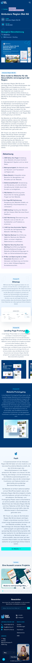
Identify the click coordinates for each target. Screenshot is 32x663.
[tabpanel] (16, 578)
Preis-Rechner (14, 657)
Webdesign (12, 8)
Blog (5, 652)
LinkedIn (20, 615)
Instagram (20, 617)
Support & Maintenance (16, 10)
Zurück (5, 9)
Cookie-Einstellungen (21, 625)
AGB (18, 636)
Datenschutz (21, 632)
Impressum (20, 629)
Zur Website (15, 549)
